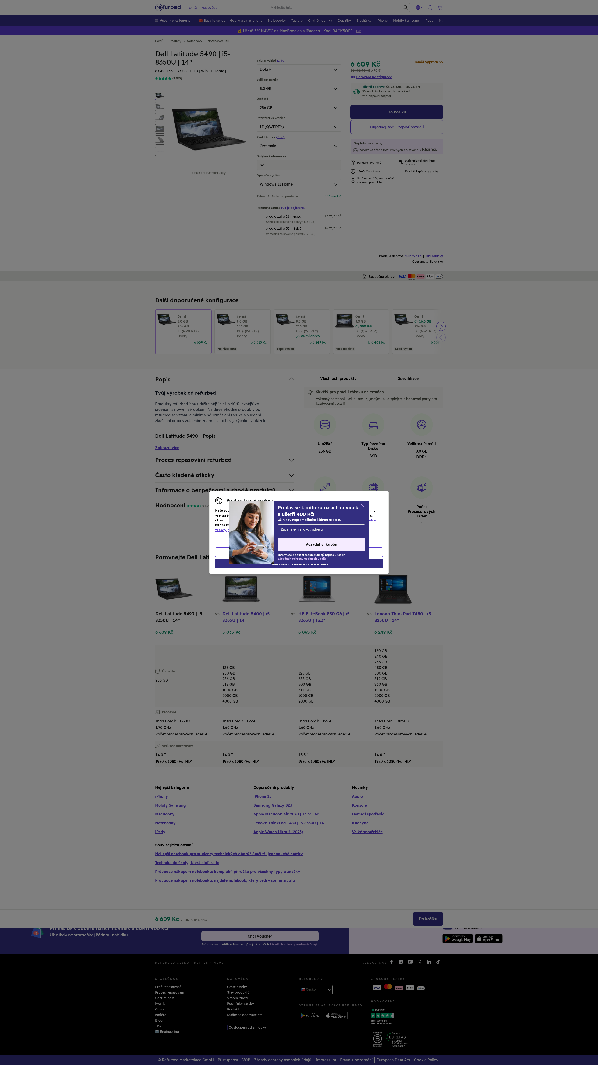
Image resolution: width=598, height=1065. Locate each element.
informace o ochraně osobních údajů (306, 525)
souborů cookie (363, 520)
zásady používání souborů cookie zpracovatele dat (256, 530)
